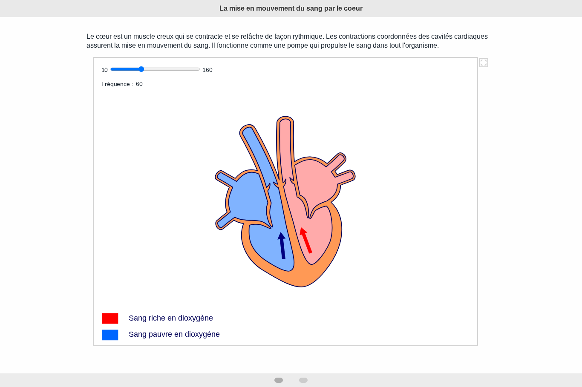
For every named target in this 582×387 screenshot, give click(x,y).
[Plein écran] (483, 65)
